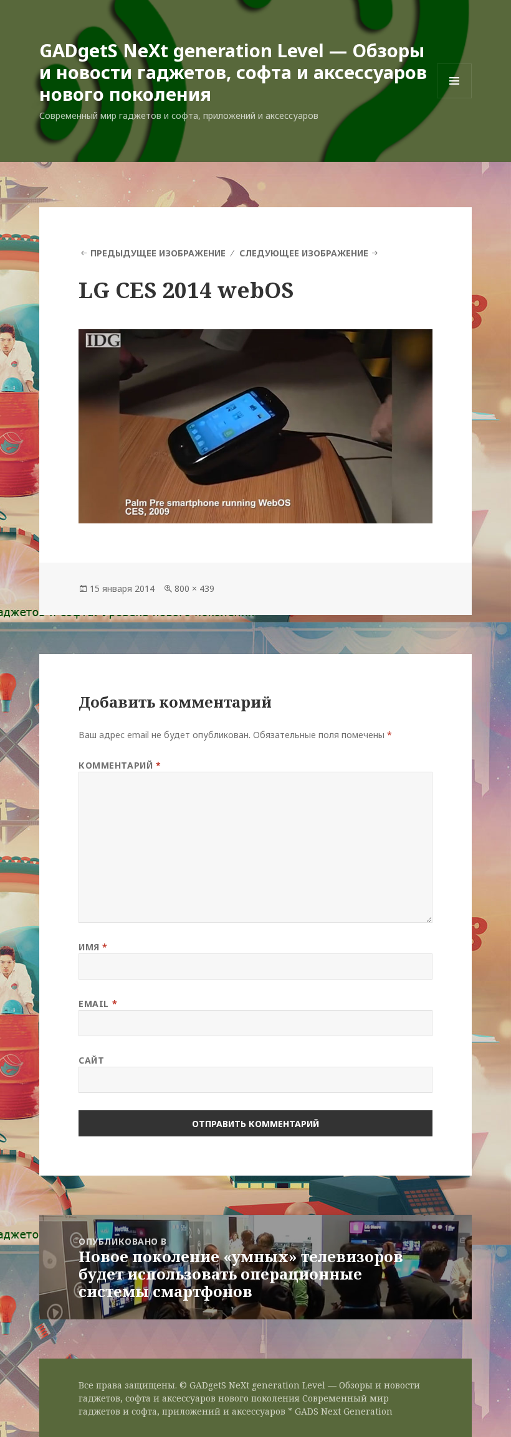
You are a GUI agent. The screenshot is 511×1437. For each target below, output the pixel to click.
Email (98, 1003)
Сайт (91, 1060)
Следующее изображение (303, 253)
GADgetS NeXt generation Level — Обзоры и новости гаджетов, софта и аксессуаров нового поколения (233, 72)
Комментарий (120, 765)
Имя (93, 947)
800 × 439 (194, 588)
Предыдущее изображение (158, 253)
